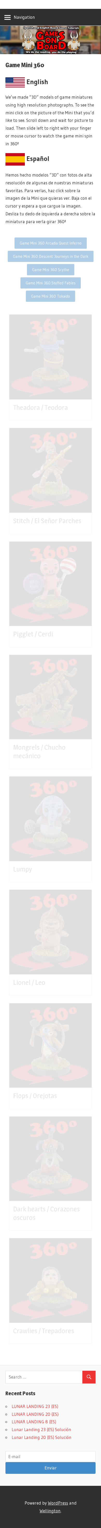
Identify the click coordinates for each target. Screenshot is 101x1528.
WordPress (58, 1503)
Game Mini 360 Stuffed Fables (51, 282)
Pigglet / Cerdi (33, 634)
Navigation (24, 17)
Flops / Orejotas (35, 1096)
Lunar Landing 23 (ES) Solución (41, 1429)
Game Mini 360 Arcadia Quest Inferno (51, 243)
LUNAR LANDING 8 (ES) (34, 1421)
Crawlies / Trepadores (43, 1331)
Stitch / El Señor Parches (47, 521)
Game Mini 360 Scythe (50, 269)
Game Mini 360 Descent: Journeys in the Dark (50, 256)
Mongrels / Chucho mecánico (39, 751)
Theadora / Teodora (40, 407)
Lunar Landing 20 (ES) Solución (41, 1437)
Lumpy (22, 869)
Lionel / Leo (29, 982)
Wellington (50, 1510)
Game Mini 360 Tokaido (50, 296)
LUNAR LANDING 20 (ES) (35, 1414)
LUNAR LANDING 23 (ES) (35, 1406)
